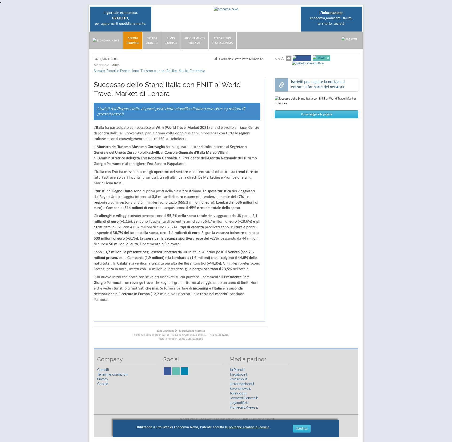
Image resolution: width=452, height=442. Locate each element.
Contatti (103, 370)
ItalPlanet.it (237, 370)
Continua (302, 428)
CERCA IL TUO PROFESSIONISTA (222, 40)
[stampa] (288, 58)
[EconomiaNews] (106, 40)
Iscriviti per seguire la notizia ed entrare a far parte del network (318, 84)
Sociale (99, 71)
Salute (183, 71)
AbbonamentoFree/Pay (194, 40)
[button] (349, 39)
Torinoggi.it (238, 393)
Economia (197, 71)
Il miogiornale (171, 40)
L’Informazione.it (242, 384)
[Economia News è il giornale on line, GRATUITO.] (226, 9)
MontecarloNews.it (244, 407)
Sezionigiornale (132, 40)
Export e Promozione (122, 71)
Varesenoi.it (238, 379)
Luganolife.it (239, 403)
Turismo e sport (153, 71)
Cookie (102, 384)
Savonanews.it (240, 388)
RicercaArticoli (151, 40)
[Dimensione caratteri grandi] (282, 58)
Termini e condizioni (112, 374)
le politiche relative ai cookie (247, 427)
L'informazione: (331, 13)
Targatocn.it (238, 374)
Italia (115, 65)
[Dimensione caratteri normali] (279, 58)
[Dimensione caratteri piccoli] (276, 59)
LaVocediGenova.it (244, 398)
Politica (171, 71)
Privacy (102, 379)
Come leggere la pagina (316, 114)
